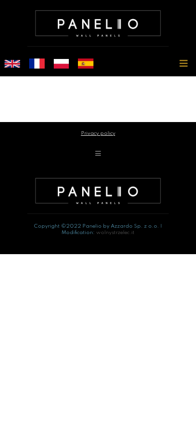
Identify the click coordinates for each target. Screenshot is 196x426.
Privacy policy (98, 133)
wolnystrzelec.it (115, 232)
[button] (183, 64)
